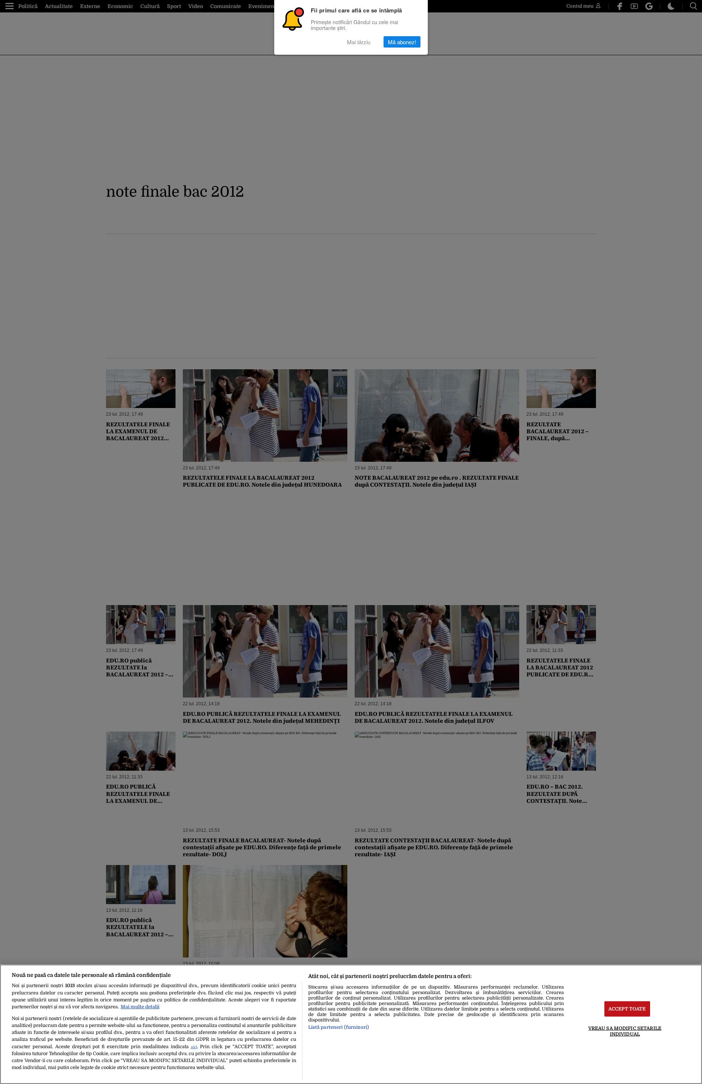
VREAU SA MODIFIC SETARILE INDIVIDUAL (624, 1031)
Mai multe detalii (140, 1006)
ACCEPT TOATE (627, 1009)
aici (194, 1047)
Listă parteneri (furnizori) (338, 1027)
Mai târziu (358, 42)
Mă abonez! (402, 42)
